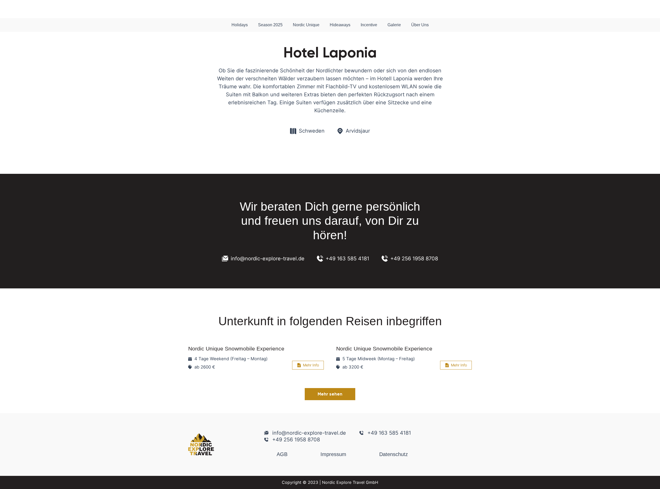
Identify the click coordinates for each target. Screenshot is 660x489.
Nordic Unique (306, 25)
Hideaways (340, 25)
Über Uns (420, 25)
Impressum (333, 454)
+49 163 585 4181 (347, 258)
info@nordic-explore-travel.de (267, 258)
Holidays (240, 25)
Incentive (369, 25)
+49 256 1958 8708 (414, 258)
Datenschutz (393, 454)
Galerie (394, 25)
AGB (282, 454)
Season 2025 (270, 25)
